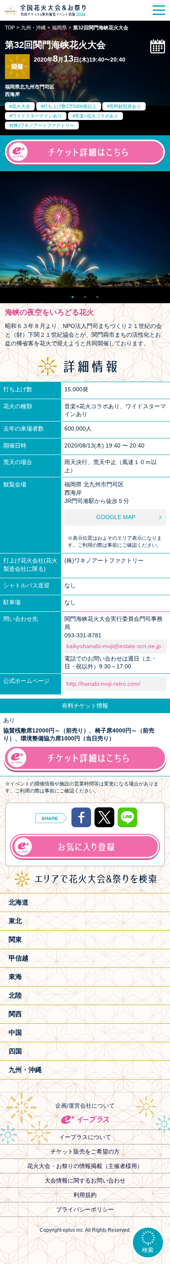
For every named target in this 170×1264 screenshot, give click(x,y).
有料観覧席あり (125, 106)
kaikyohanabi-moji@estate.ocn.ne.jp (113, 646)
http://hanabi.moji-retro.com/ (103, 683)
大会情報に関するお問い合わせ (85, 1180)
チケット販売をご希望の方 (85, 1151)
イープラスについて (85, 1137)
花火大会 (21, 106)
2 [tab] (85, 295)
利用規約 (85, 1195)
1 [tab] (72, 295)
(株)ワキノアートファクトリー (43, 125)
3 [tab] (97, 295)
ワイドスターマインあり (37, 115)
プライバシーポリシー (85, 1209)
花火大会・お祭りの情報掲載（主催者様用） (85, 1166)
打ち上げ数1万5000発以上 (70, 106)
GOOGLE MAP (115, 517)
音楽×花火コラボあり (96, 115)
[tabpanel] (85, 230)
